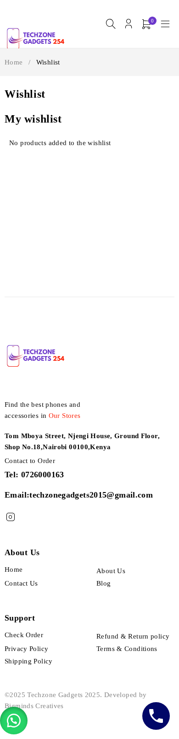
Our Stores (65, 415)
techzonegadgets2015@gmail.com (91, 494)
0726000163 (42, 474)
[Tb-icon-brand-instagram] (10, 517)
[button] (14, 720)
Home (14, 62)
